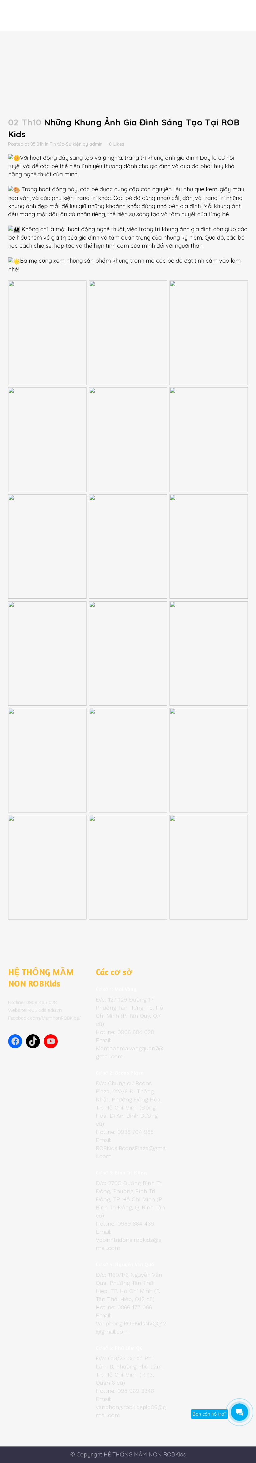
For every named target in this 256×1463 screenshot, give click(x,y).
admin (95, 144)
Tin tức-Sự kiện (65, 144)
